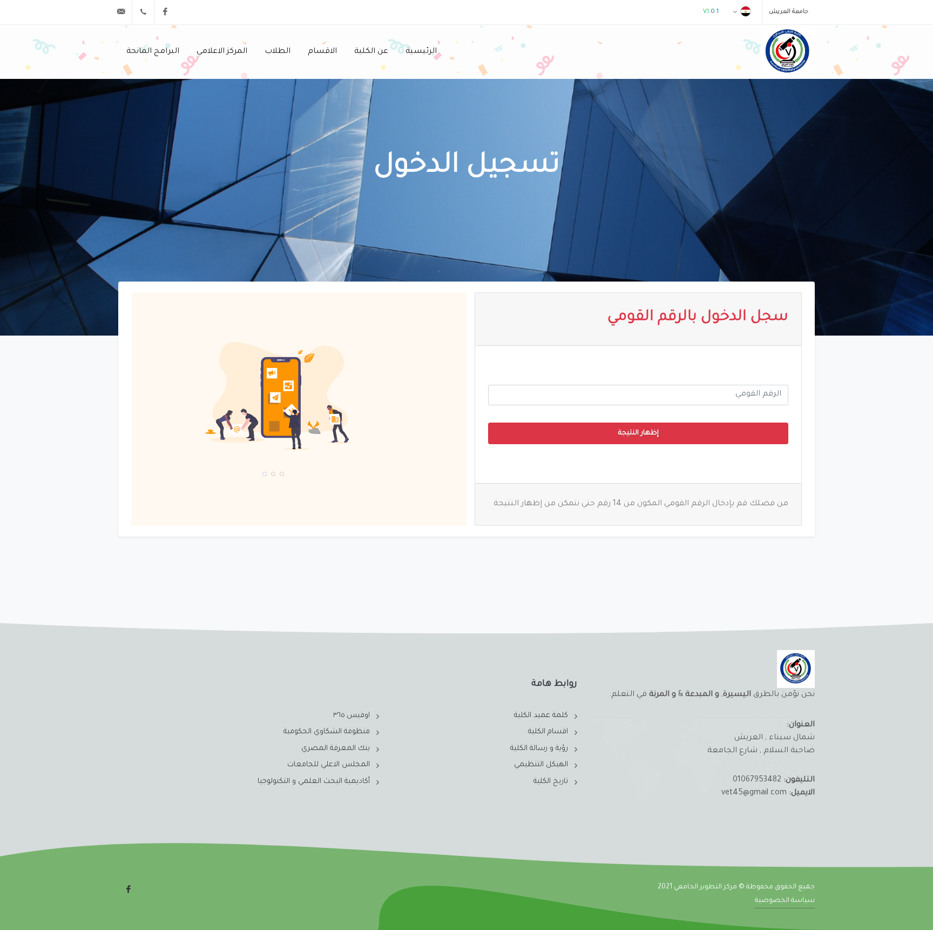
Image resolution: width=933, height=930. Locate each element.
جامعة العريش (788, 12)
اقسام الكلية (548, 732)
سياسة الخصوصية (785, 901)
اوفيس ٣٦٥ (351, 716)
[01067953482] (143, 12)
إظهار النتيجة (638, 433)
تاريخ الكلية (550, 782)
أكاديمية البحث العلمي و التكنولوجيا (314, 782)
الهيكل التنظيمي (541, 765)
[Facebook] (165, 12)
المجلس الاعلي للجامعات (328, 765)
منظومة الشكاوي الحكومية (326, 732)
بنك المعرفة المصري (335, 749)
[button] (282, 474)
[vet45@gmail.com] (121, 12)
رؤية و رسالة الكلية (539, 749)
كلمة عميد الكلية (541, 716)
